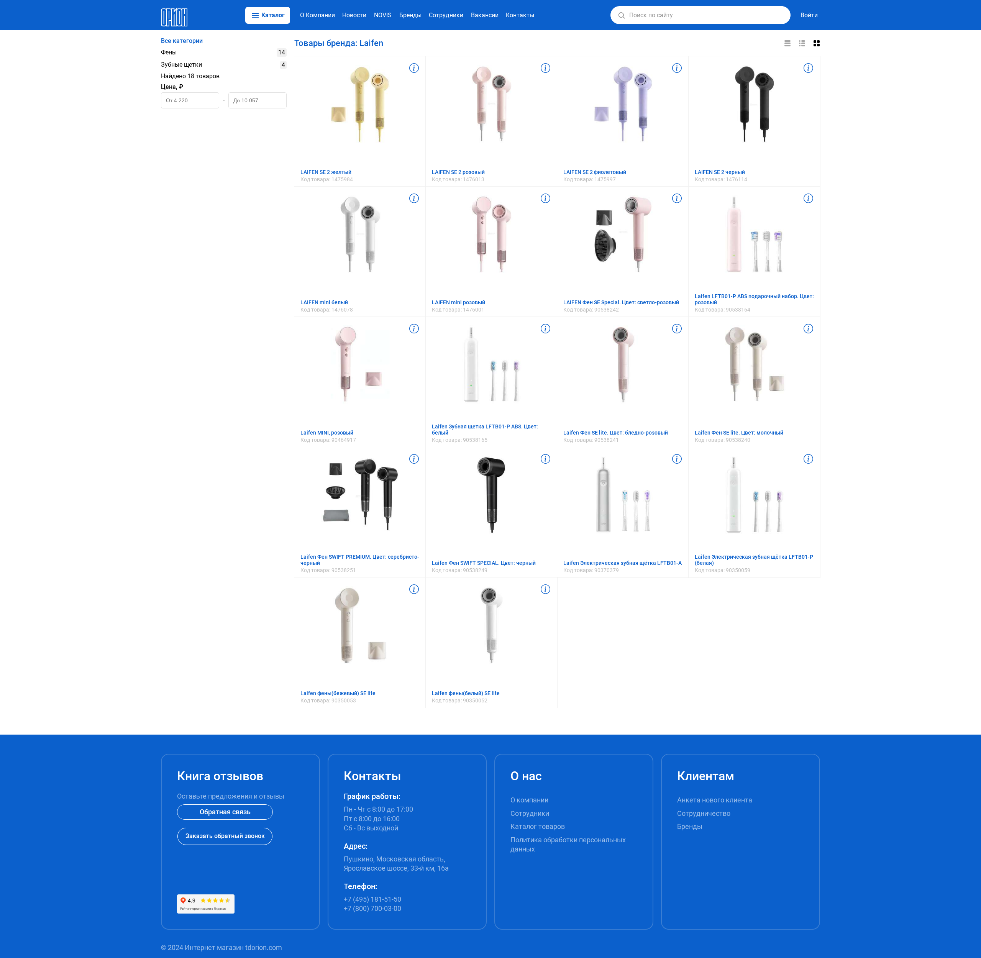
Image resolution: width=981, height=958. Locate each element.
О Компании (317, 15)
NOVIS (383, 15)
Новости (354, 15)
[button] (621, 15)
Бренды (410, 15)
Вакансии (485, 15)
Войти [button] (809, 15)
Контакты (520, 15)
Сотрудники (446, 15)
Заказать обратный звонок (225, 836)
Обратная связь (225, 812)
